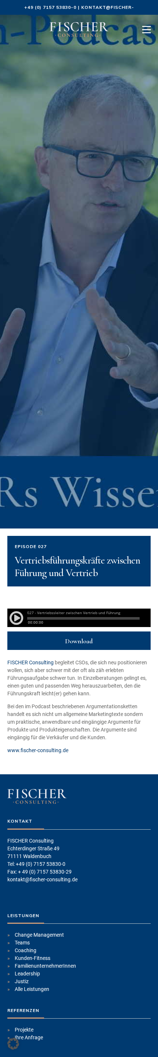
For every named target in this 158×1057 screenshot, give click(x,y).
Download (79, 641)
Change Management (39, 935)
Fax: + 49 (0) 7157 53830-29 (39, 872)
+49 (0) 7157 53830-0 (50, 7)
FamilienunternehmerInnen (45, 966)
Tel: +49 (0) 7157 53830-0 (36, 864)
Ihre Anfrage (29, 1037)
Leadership (27, 974)
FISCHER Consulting (30, 662)
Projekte (24, 1030)
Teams (22, 943)
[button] (13, 1043)
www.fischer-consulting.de (37, 750)
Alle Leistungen (32, 989)
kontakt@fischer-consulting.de (42, 879)
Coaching (25, 950)
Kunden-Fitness (32, 958)
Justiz (22, 981)
